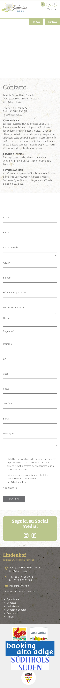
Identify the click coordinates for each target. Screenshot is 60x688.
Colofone (11, 613)
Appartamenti (14, 599)
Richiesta (52, 21)
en (48, 4)
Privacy (10, 616)
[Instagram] (26, 535)
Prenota (36, 21)
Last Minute (13, 606)
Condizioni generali (16, 609)
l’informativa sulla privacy (29, 459)
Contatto (11, 602)
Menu (50, 9)
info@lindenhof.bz (12, 114)
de (54, 4)
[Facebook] (34, 535)
